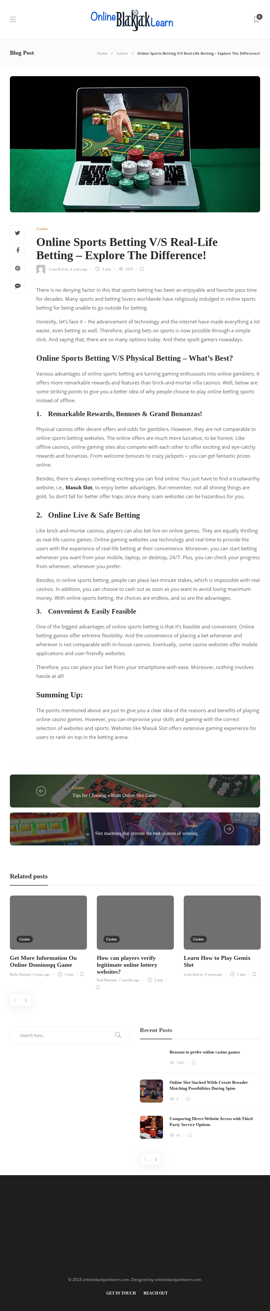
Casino (122, 53)
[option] (48, 935)
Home (102, 53)
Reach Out (156, 1293)
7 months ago (129, 980)
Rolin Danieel (20, 974)
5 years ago (41, 974)
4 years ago (79, 269)
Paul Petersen (107, 980)
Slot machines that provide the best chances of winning (146, 833)
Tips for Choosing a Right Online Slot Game (114, 795)
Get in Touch (121, 1293)
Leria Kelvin (58, 269)
